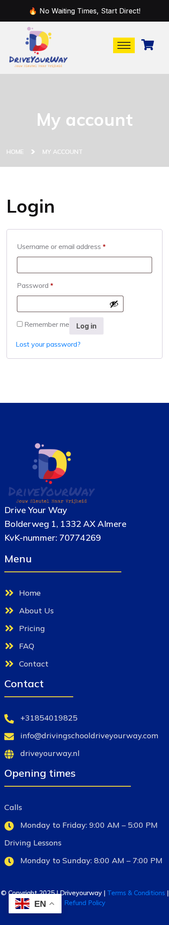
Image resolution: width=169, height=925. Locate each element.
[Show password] (114, 304)
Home (16, 152)
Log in (86, 326)
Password (35, 284)
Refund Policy (84, 903)
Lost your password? (48, 344)
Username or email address (61, 245)
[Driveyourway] (38, 47)
